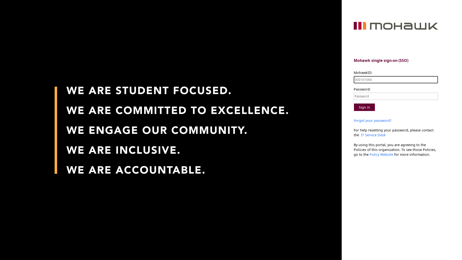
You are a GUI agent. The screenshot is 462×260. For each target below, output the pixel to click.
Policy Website (381, 154)
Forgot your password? (372, 120)
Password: (362, 89)
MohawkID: (363, 72)
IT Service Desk (373, 135)
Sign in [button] (364, 107)
